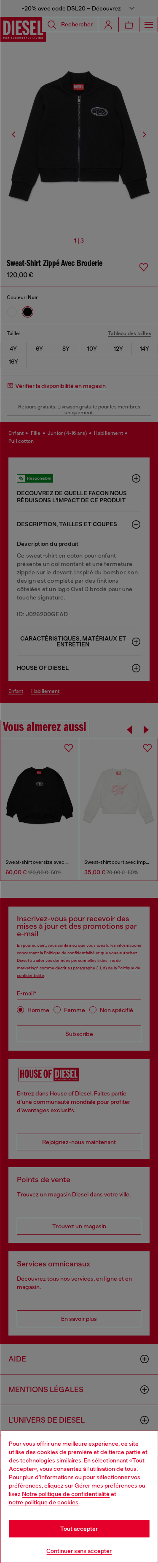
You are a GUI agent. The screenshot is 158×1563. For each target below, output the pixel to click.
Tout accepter (79, 1528)
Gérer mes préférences (106, 1485)
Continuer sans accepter (79, 1550)
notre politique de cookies (43, 1502)
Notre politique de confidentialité (66, 1494)
